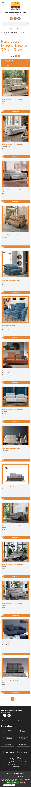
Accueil (9, 773)
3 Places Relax (16, 35)
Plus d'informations (8, 784)
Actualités (19, 720)
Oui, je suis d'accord (12, 782)
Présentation (5, 720)
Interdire (22, 782)
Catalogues (22, 764)
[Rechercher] (27, 24)
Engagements (16, 766)
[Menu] (3, 3)
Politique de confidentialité (16, 776)
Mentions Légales (19, 773)
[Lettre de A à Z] (19, 56)
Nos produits (14, 28)
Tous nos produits (10, 32)
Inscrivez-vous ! (22, 752)
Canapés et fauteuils (23, 32)
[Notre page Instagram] (19, 18)
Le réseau (8, 764)
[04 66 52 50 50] (11, 18)
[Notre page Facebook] (15, 18)
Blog (15, 764)
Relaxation (8, 35)
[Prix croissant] (16, 56)
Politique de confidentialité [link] (22, 784)
